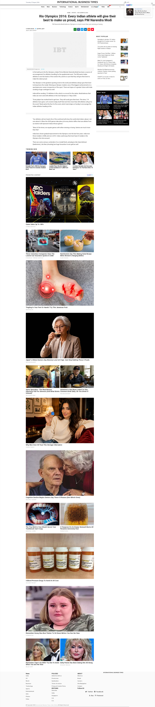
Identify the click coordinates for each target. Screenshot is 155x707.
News (48, 6)
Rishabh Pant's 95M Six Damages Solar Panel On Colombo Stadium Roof (36, 167)
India (27, 675)
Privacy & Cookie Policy (59, 686)
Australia (54, 690)
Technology (62, 6)
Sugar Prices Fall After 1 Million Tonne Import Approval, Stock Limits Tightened (106, 55)
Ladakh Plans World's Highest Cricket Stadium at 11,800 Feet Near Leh (58, 167)
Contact (80, 686)
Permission (55, 678)
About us (80, 675)
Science (70, 6)
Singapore (55, 695)
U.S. (53, 700)
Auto (27, 694)
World (27, 681)
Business (54, 6)
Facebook (99, 692)
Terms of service (57, 683)
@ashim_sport (40, 28)
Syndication (55, 681)
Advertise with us (57, 675)
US (26, 678)
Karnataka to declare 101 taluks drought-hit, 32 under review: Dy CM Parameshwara (106, 41)
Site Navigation (82, 683)
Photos (28, 696)
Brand (79, 678)
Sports (77, 6)
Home (42, 6)
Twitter (90, 692)
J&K (108, 6)
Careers (80, 681)
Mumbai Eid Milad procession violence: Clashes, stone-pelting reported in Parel (107, 71)
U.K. (53, 698)
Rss (92, 695)
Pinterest (99, 695)
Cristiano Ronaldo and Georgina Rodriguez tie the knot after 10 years (83, 167)
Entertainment (85, 6)
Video (103, 6)
